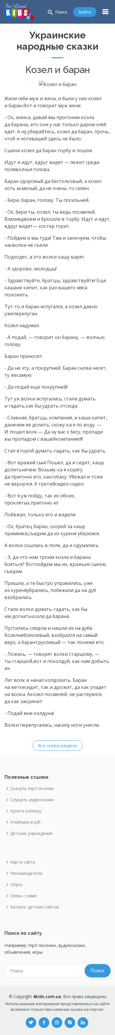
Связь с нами (23, 896)
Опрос (16, 884)
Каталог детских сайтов (34, 907)
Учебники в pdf (25, 822)
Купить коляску (25, 811)
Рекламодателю (26, 873)
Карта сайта (22, 862)
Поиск (57, 12)
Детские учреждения (31, 833)
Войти (84, 12)
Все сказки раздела (57, 745)
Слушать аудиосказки (32, 800)
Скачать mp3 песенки (32, 788)
